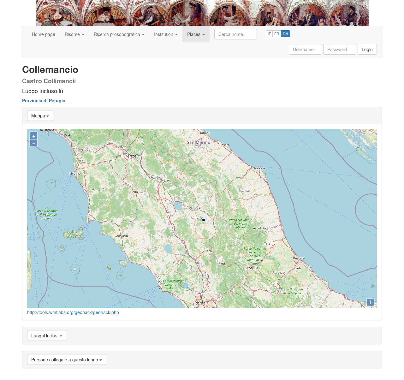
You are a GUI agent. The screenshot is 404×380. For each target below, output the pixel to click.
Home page (43, 34)
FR (276, 33)
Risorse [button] (73, 34)
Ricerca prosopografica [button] (117, 34)
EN (285, 33)
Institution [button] (164, 34)
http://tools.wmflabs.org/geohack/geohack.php (73, 312)
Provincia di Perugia (43, 100)
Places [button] (194, 34)
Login (367, 49)
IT (269, 33)
